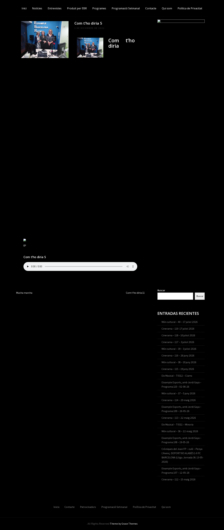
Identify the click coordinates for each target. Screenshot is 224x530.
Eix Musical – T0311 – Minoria (177, 424)
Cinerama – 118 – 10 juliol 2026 (178, 335)
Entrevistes (54, 8)
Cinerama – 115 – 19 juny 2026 (178, 369)
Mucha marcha (24, 292)
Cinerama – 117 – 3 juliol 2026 (178, 342)
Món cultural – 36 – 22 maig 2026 (180, 431)
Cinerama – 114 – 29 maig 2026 (179, 400)
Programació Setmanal (126, 8)
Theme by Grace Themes (124, 523)
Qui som (167, 8)
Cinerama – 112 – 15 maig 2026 (178, 479)
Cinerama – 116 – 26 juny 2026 (178, 355)
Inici (24, 8)
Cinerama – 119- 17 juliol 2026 (178, 328)
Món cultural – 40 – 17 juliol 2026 (180, 322)
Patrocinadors (88, 507)
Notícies (37, 8)
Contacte (150, 8)
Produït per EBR (77, 8)
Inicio (56, 507)
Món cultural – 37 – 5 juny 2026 (178, 393)
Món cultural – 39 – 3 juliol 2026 (179, 349)
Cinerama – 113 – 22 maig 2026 (179, 418)
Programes (99, 8)
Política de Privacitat (190, 8)
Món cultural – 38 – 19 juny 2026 (179, 362)
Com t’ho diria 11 (135, 292)
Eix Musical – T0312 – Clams (177, 375)
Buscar (161, 290)
